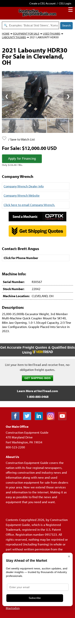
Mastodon (13, 608)
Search (66, 25)
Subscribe (35, 597)
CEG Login (65, 3)
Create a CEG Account (42, 3)
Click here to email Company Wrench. (29, 205)
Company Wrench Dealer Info (24, 186)
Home (5, 33)
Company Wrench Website (22, 195)
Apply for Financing (22, 158)
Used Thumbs (51, 33)
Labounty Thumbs (14, 37)
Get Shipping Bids (37, 378)
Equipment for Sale (26, 33)
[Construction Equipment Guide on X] (28, 419)
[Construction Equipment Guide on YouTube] (63, 419)
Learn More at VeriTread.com (37, 391)
